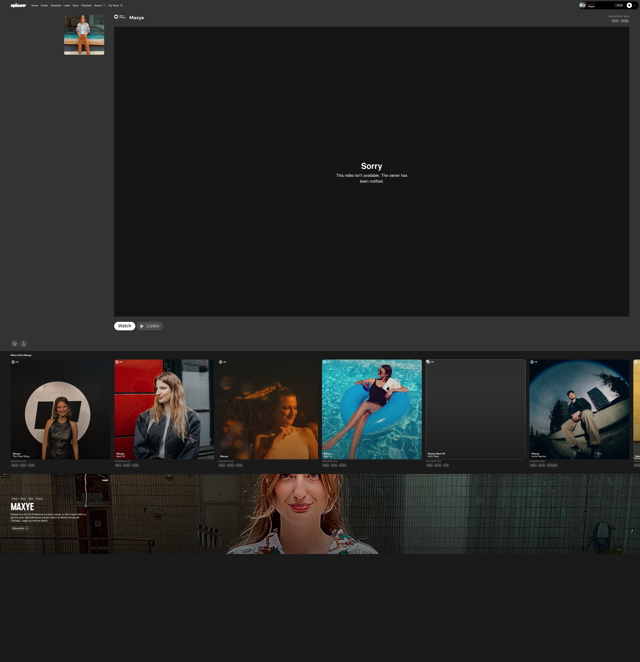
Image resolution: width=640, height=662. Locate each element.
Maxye (136, 17)
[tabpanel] (371, 172)
